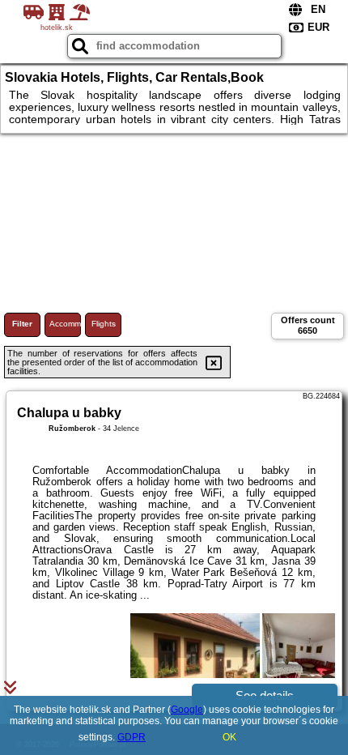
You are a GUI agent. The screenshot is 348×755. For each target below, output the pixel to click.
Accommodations (65, 323)
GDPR (131, 737)
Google (187, 709)
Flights (103, 323)
